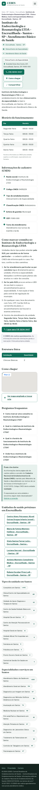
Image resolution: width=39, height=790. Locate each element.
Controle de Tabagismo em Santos (18, 746)
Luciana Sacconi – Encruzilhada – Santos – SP (21, 552)
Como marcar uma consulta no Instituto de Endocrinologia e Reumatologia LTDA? (18, 417)
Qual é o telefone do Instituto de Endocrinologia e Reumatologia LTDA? (18, 429)
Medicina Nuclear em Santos (15, 711)
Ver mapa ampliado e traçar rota (19, 397)
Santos (12, 12)
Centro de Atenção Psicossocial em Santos (19, 624)
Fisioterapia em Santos (13, 751)
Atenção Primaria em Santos (15, 724)
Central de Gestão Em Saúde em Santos (19, 662)
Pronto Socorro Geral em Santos (16, 655)
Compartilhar (14, 85)
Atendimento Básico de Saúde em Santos (19, 679)
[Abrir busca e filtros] (34, 3)
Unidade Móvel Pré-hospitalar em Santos (19, 637)
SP (7, 12)
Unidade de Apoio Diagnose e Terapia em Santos (19, 602)
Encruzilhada (20, 12)
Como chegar (14, 78)
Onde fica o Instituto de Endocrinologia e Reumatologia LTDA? (17, 457)
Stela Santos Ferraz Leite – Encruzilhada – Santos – (19, 542)
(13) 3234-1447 (15, 72)
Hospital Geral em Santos (14, 631)
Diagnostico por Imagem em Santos (18, 692)
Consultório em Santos (14, 588)
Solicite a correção (11, 498)
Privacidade (11, 768)
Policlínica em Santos (12, 650)
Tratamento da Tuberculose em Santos (19, 739)
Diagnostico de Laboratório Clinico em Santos (19, 731)
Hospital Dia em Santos (13, 617)
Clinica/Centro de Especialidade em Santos (19, 594)
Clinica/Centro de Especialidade (17, 49)
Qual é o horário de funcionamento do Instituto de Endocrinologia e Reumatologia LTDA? (17, 443)
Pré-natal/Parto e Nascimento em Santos (19, 717)
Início (3, 12)
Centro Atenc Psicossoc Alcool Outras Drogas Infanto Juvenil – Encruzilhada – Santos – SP (21, 519)
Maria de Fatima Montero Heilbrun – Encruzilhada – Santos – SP (18, 532)
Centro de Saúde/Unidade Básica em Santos (19, 610)
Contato (21, 768)
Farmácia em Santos (12, 644)
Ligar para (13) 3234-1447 (18, 329)
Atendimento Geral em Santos (16, 686)
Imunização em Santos (13, 705)
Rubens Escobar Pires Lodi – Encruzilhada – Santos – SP (19, 573)
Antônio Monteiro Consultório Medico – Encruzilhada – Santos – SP (21, 563)
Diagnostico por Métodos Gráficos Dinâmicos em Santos (19, 698)
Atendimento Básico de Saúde (16, 53)
